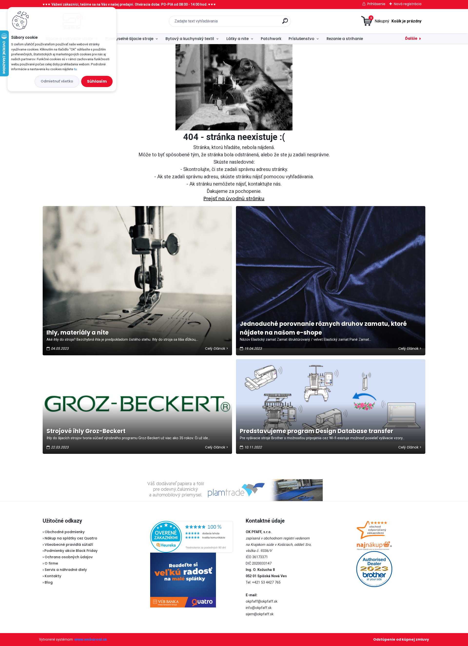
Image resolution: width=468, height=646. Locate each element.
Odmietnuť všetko (57, 81)
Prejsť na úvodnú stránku (234, 198)
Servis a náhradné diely (66, 569)
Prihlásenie (376, 3)
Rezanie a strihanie (345, 38)
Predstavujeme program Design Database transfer (316, 431)
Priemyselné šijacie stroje (129, 38)
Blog (49, 582)
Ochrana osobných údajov (69, 557)
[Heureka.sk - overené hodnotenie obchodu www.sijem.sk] (191, 523)
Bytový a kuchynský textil (190, 38)
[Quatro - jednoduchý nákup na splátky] (183, 580)
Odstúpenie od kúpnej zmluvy (401, 639)
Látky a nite (237, 38)
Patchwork (271, 38)
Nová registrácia (407, 3)
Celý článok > (216, 348)
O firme (51, 563)
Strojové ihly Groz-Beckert (86, 431)
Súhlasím (97, 81)
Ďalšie (411, 38)
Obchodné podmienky (65, 531)
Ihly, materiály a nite (78, 332)
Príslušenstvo (301, 38)
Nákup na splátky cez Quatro (71, 538)
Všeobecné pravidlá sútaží (69, 544)
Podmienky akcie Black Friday (70, 550)
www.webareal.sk (90, 639)
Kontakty (53, 576)
